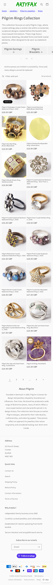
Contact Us (9, 471)
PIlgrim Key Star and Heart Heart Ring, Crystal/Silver (13, 364)
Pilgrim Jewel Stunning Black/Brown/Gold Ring (35, 108)
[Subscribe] (39, 547)
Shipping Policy (11, 482)
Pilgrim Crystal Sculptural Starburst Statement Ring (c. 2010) (14, 219)
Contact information (15, 580)
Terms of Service (11, 499)
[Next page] (43, 379)
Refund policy (39, 576)
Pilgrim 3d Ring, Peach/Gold (36, 363)
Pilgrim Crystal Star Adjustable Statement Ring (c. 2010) (37, 291)
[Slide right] (32, 58)
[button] (5, 4)
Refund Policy (10, 487)
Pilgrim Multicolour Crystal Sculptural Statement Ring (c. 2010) (14, 255)
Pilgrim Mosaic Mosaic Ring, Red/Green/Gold (11, 181)
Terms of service (29, 580)
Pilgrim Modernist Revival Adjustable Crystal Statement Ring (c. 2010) (13, 327)
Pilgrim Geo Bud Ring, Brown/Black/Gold (9, 145)
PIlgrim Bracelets (34, 50)
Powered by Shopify (26, 576)
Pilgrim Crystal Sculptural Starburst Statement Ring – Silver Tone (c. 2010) (39, 182)
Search (7, 476)
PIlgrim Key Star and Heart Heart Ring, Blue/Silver (38, 327)
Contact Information (13, 493)
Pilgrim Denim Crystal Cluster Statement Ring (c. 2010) (12, 291)
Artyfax (17, 576)
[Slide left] (21, 58)
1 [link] (9, 380)
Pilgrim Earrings (13, 49)
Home (4, 11)
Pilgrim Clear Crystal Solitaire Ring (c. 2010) (38, 219)
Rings (40, 11)
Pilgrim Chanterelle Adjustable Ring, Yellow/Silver (37, 144)
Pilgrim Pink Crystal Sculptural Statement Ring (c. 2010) (37, 255)
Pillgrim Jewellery (27, 11)
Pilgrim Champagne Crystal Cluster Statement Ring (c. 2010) (14, 108)
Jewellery (13, 11)
